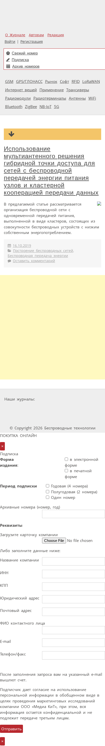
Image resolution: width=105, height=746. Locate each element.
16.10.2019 (22, 245)
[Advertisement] (52, 327)
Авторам (36, 35)
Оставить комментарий (34, 261)
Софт (64, 81)
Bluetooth (13, 106)
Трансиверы (77, 89)
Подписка (20, 60)
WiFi (92, 98)
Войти (10, 41)
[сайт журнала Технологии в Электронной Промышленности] (86, 399)
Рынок (51, 81)
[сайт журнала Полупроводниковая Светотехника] (39, 418)
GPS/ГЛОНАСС (29, 81)
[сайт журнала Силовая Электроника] (53, 399)
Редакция (55, 35)
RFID (76, 81)
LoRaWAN (91, 81)
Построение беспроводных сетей (43, 250)
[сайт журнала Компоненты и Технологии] (36, 409)
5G (56, 106)
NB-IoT (45, 106)
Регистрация (31, 41)
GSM (9, 81)
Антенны (77, 98)
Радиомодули (18, 98)
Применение (52, 89)
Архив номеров (26, 66)
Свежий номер (25, 53)
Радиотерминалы (49, 98)
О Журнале (15, 35)
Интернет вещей (21, 89)
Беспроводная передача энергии (38, 255)
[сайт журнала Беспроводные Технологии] (67, 409)
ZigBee (31, 106)
